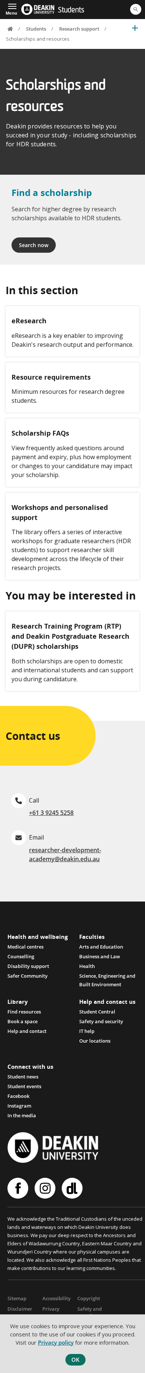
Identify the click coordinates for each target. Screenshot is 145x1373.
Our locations (94, 1040)
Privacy (50, 1308)
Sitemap (16, 1298)
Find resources (24, 1011)
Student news (22, 1076)
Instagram (19, 1105)
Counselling (20, 956)
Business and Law (99, 956)
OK (75, 1359)
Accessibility (56, 1298)
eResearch (29, 320)
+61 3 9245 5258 (51, 813)
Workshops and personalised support (60, 512)
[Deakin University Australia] (37, 9)
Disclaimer (19, 1308)
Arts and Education (101, 946)
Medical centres (25, 946)
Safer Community (27, 975)
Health (87, 966)
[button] (11, 8)
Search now (33, 245)
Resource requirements (51, 377)
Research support (79, 28)
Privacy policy (56, 1342)
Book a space (22, 1021)
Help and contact (26, 1031)
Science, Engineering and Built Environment (107, 976)
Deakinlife (73, 1188)
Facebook (18, 1096)
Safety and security (101, 1021)
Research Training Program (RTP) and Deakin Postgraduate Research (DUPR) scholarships (70, 636)
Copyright (88, 1298)
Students (71, 10)
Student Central (97, 1011)
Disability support (28, 966)
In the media (21, 1115)
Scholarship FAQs (40, 433)
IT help (86, 1031)
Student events (24, 1086)
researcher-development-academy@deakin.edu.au (65, 854)
